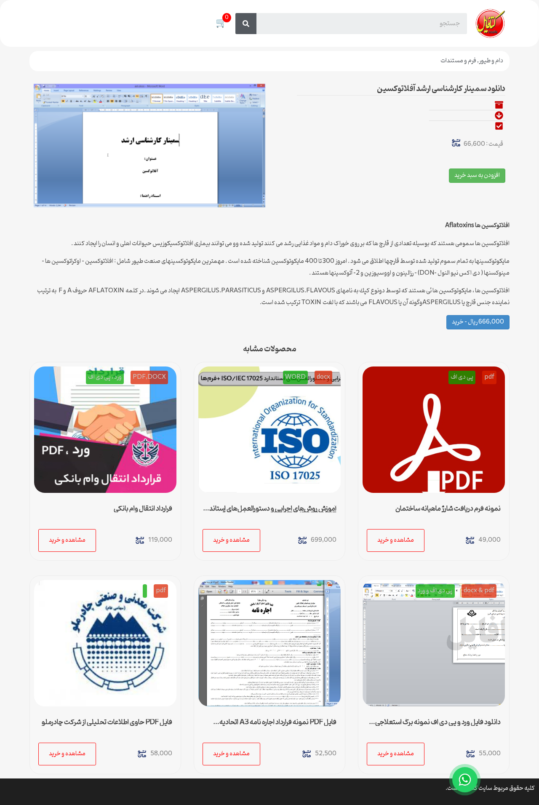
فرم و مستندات (458, 60)
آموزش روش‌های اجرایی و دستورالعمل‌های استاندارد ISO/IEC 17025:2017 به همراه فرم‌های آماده (269, 512)
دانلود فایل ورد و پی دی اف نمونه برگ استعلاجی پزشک (438, 725)
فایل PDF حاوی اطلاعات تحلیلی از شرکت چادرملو (107, 722)
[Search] (245, 23)
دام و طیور (491, 60)
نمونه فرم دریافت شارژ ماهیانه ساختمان (448, 509)
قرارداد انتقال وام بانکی (143, 509)
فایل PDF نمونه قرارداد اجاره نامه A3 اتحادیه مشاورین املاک (277, 725)
